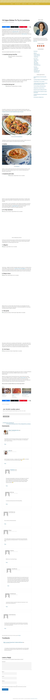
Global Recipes (36, 63)
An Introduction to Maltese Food (38, 97)
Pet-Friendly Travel (37, 70)
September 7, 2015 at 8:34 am (12, 451)
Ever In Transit (25, 11)
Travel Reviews (36, 68)
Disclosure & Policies (34, 698)
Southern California (37, 55)
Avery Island (23, 377)
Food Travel (6, 22)
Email (3, 676)
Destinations (36, 51)
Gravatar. (19, 635)
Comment (4, 661)
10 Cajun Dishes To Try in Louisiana (39, 81)
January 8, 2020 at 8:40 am (12, 615)
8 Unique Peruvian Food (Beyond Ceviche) (40, 89)
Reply (5, 444)
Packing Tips (36, 69)
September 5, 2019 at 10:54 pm (13, 531)
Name (3, 671)
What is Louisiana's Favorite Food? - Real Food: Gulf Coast (13, 642)
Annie (9, 450)
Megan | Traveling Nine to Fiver (14, 430)
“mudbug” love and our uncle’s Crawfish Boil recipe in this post (12, 111)
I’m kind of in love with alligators (19, 268)
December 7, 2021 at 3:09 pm (14, 493)
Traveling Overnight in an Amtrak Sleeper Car (41, 79)
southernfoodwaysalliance (17, 136)
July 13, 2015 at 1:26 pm (12, 431)
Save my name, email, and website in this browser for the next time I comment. (14, 686)
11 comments (7, 404)
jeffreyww (17, 166)
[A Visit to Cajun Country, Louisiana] (6, 390)
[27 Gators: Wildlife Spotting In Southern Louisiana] (26, 390)
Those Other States (11, 22)
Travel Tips (35, 66)
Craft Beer (35, 61)
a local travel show (15, 31)
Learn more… (35, 41)
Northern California (37, 54)
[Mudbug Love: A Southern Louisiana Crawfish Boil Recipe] (16, 390)
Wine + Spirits (36, 62)
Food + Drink (35, 58)
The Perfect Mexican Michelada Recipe (40, 86)
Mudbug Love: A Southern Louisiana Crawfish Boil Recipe (16, 394)
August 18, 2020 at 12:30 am (14, 551)
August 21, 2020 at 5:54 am (14, 594)
